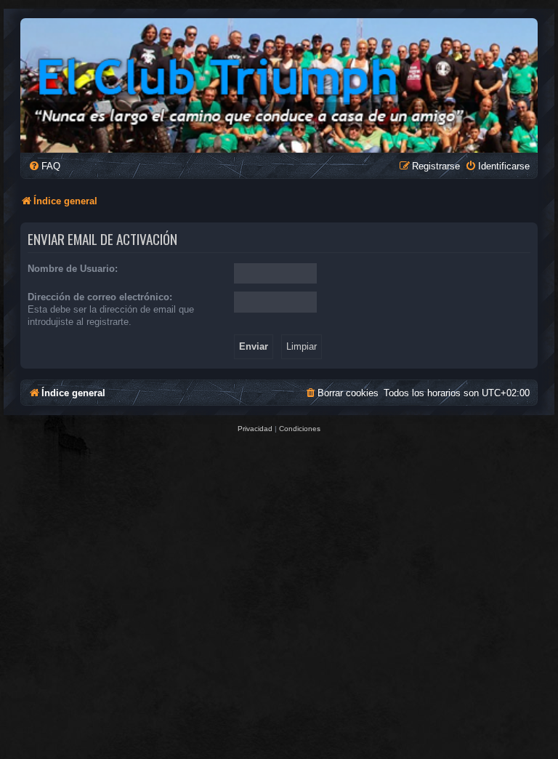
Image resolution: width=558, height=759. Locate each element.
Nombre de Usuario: (73, 268)
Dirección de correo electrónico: (100, 297)
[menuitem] (44, 166)
